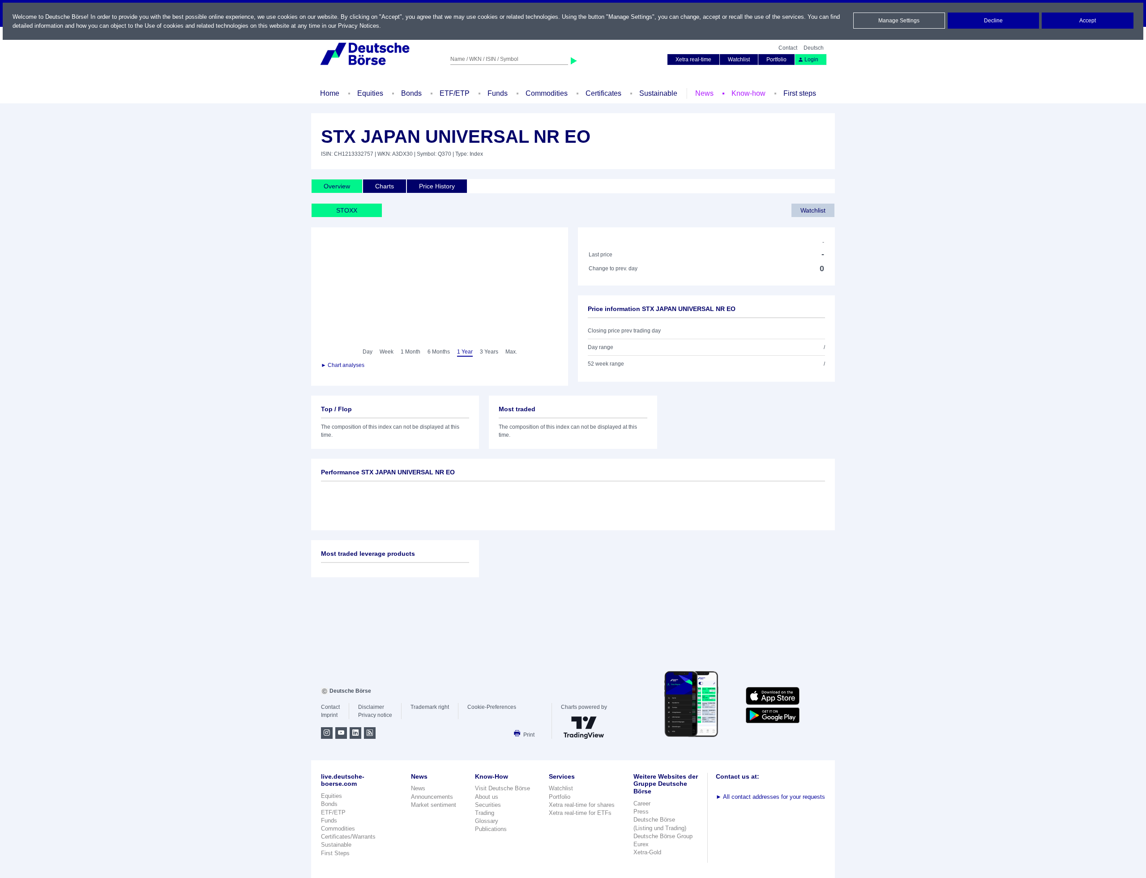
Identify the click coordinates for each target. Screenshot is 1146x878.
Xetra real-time (693, 59)
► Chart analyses (342, 365)
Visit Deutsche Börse (502, 788)
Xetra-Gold (647, 852)
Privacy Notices (358, 25)
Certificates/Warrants (348, 836)
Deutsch (814, 48)
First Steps (335, 853)
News (704, 93)
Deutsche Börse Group (663, 836)
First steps (799, 93)
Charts (384, 186)
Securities (488, 804)
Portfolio (776, 59)
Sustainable (658, 93)
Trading (484, 813)
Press (641, 811)
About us (486, 796)
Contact (787, 48)
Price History (437, 186)
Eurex (641, 844)
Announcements (432, 796)
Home (329, 93)
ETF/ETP (455, 93)
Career (641, 803)
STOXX (346, 210)
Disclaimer (371, 707)
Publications (491, 829)
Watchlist (739, 59)
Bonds (411, 93)
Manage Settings (898, 20)
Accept (1087, 20)
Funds (497, 93)
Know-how (748, 93)
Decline (993, 20)
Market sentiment (433, 804)
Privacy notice (375, 715)
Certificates (603, 93)
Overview (337, 186)
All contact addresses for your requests (770, 796)
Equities (370, 93)
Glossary (486, 821)
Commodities (547, 93)
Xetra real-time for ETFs (580, 813)
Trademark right (430, 707)
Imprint (329, 715)
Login (811, 59)
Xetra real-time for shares (582, 804)
